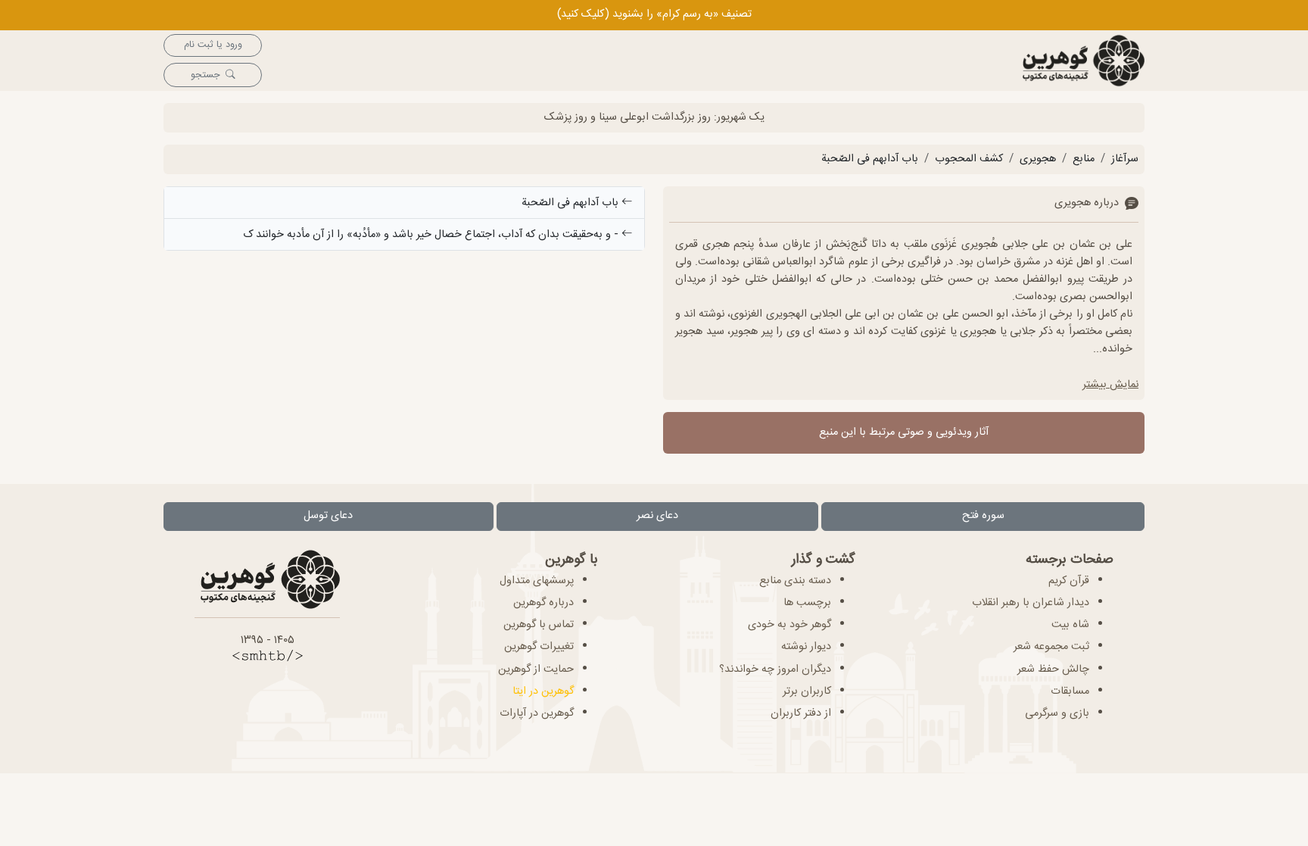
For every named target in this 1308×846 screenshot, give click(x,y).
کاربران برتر (807, 691)
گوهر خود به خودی (789, 625)
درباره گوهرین (543, 603)
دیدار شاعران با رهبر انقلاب (1030, 603)
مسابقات (1070, 691)
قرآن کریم (1068, 581)
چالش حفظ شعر (1053, 669)
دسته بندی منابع (795, 581)
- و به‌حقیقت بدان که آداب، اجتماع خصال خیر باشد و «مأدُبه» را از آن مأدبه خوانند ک (432, 235)
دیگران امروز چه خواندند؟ (775, 669)
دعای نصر (657, 516)
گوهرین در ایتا (543, 691)
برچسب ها (807, 603)
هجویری (1038, 159)
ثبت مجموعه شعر (1051, 647)
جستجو (205, 75)
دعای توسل (328, 516)
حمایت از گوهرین (536, 669)
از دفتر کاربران (801, 713)
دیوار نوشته (806, 647)
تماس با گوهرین (538, 625)
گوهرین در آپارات (537, 713)
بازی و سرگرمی (1057, 713)
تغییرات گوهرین (539, 647)
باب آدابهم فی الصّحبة (869, 159)
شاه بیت (1070, 625)
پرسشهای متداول (537, 581)
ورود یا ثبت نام (213, 45)
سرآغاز (1124, 159)
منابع (1084, 159)
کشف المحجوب (969, 159)
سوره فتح (983, 516)
